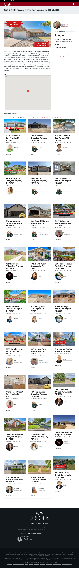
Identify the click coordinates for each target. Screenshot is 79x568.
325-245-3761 (41, 147)
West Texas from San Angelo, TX (32, 562)
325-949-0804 (16, 275)
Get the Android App (67, 564)
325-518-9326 (41, 275)
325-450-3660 (41, 446)
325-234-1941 (65, 275)
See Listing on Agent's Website (62, 56)
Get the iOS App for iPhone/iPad (53, 564)
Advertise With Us (36, 523)
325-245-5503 (16, 190)
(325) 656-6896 (16, 318)
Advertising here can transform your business (31, 533)
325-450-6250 (16, 446)
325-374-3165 (16, 403)
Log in (74, 0)
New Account (70, 0)
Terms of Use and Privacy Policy (20, 564)
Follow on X (42, 564)
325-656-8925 (65, 147)
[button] (28, 91)
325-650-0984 (65, 484)
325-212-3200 (65, 401)
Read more (8, 154)
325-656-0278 (16, 147)
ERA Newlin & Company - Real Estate (18, 191)
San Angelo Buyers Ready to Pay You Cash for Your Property (48, 118)
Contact (45, 523)
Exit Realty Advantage (65, 26)
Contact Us (9, 564)
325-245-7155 (41, 318)
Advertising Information (34, 564)
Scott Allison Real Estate (42, 490)
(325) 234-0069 (65, 24)
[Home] (7, 4)
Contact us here (65, 559)
